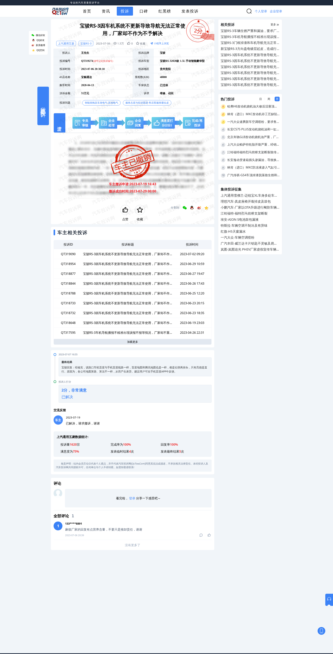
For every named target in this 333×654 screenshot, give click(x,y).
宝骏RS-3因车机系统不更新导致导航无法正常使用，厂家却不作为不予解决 (249, 55)
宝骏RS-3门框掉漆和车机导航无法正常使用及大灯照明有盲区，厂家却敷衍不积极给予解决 (250, 42)
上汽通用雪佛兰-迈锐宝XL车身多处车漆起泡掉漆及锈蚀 (249, 195)
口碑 (144, 11)
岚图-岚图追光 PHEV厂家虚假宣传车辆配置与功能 (250, 249)
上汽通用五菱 (66, 43)
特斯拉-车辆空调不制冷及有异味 (244, 225)
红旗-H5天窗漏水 (233, 231)
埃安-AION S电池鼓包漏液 (240, 219)
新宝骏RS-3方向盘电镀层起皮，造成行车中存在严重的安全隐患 (249, 48)
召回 (170, 93)
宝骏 (162, 52)
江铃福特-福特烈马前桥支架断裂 (244, 213)
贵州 (162, 69)
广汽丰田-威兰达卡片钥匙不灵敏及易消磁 (249, 243)
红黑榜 (164, 11)
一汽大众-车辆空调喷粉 (237, 237)
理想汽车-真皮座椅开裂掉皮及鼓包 (246, 201)
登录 (132, 498)
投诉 (125, 11)
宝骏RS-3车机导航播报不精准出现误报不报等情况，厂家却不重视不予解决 (249, 36)
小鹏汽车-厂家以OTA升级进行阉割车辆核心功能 (249, 207)
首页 (87, 11)
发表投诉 (190, 11)
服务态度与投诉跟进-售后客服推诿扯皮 (147, 102)
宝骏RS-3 (86, 43)
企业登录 (276, 11)
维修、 (164, 93)
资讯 (106, 11)
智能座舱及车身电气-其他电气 (101, 102)
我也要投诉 (43, 106)
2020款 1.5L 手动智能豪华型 (188, 61)
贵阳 (168, 69)
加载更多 (132, 342)
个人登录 (261, 11)
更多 (273, 24)
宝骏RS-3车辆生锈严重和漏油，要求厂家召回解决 (249, 31)
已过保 (164, 85)
